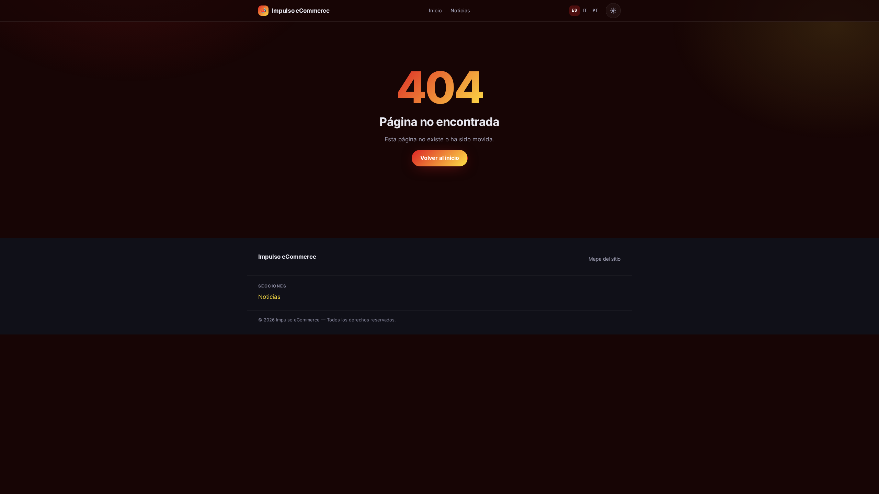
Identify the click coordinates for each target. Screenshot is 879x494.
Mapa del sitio (605, 259)
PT (595, 10)
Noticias (460, 10)
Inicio (435, 10)
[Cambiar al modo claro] (613, 10)
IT (585, 10)
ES (574, 10)
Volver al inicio (439, 157)
